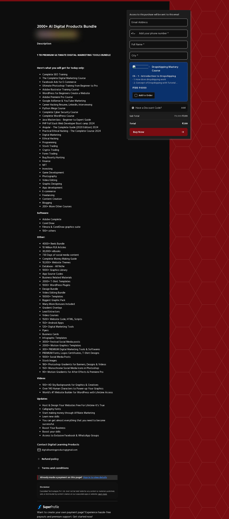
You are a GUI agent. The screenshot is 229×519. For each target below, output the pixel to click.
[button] (159, 81)
